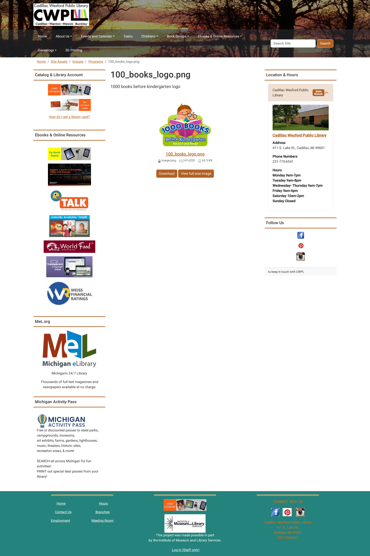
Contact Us (63, 512)
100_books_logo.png (185, 154)
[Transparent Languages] (69, 266)
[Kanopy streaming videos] (69, 175)
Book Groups (176, 36)
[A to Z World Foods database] (69, 246)
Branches (102, 512)
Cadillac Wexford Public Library (298, 92)
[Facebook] (300, 235)
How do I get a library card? (69, 117)
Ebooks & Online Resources (218, 36)
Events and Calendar (96, 36)
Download (167, 173)
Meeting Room (102, 521)
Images (78, 62)
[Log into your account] (69, 105)
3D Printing (73, 50)
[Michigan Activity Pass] (61, 421)
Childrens (148, 36)
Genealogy (46, 50)
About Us (62, 36)
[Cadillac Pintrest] (300, 245)
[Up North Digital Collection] (69, 154)
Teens (128, 36)
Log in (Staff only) (186, 550)
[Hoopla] (69, 226)
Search (325, 43)
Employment (60, 521)
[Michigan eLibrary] (69, 349)
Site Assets (59, 62)
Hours (103, 503)
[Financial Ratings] (69, 293)
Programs (95, 62)
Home (42, 36)
